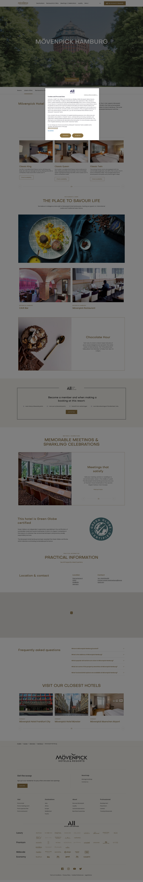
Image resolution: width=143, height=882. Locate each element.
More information (53, 128)
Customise (65, 135)
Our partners (51, 130)
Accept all (77, 135)
